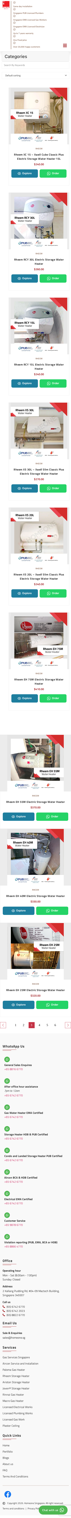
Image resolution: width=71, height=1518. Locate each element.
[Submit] (65, 65)
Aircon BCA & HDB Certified (20, 1177)
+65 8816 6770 (13, 1069)
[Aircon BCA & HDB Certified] (7, 1172)
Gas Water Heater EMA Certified (23, 1113)
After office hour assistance (21, 1086)
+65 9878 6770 (13, 1225)
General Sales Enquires (18, 1065)
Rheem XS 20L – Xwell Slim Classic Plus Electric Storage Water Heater (39, 576)
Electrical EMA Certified (18, 1199)
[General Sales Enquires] (7, 1059)
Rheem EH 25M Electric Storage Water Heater (35, 990)
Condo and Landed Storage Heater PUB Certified (33, 1156)
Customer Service (14, 1221)
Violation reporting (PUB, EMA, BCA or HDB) (30, 1242)
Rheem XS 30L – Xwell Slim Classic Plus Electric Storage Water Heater (39, 471)
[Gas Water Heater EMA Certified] (7, 1107)
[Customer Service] (7, 1215)
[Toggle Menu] (63, 47)
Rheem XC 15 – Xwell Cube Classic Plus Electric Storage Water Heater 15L (39, 156)
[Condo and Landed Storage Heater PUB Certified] (7, 1150)
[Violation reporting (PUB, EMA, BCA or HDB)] (7, 1237)
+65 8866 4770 (13, 1246)
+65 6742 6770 (13, 1095)
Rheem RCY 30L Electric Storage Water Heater (39, 261)
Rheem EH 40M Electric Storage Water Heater (35, 896)
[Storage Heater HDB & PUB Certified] (7, 1129)
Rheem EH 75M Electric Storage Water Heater (39, 681)
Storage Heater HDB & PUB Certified (26, 1134)
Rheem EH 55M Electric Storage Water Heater (35, 802)
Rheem (39, 148)
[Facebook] (7, 1494)
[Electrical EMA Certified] (7, 1193)
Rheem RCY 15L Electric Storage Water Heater (39, 366)
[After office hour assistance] (7, 1081)
